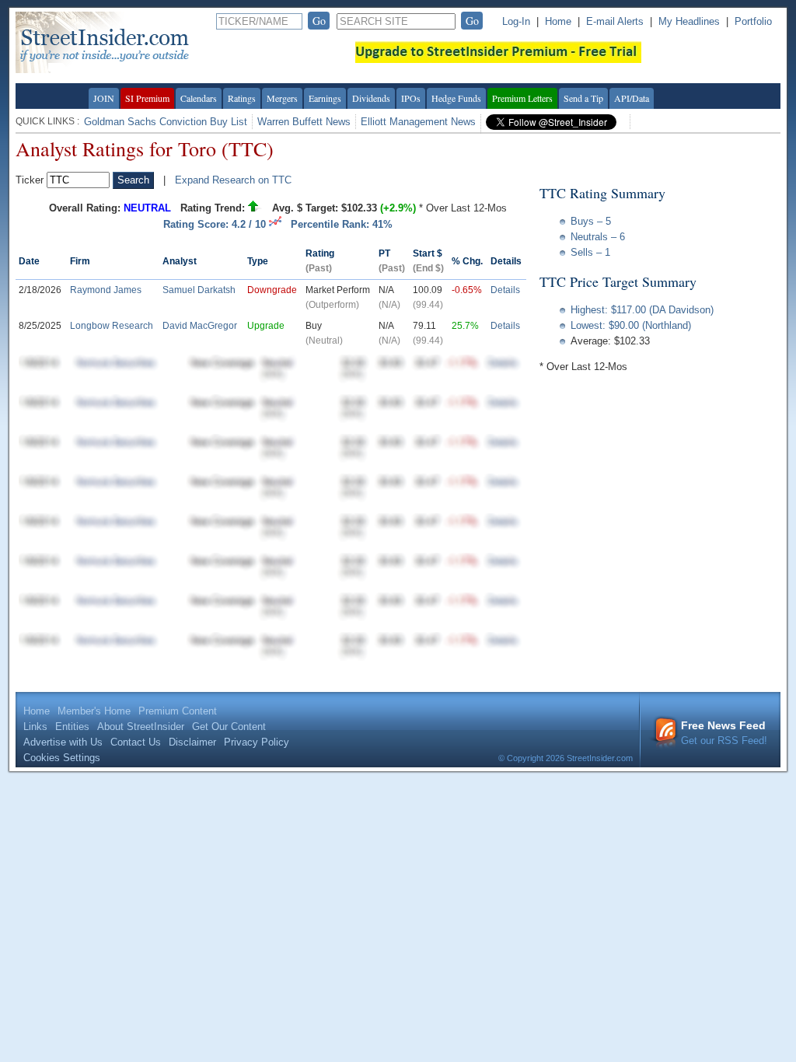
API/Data (631, 98)
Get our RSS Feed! (724, 732)
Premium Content (177, 711)
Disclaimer (192, 742)
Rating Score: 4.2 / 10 (216, 224)
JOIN (103, 98)
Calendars (198, 98)
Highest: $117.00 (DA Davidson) (642, 310)
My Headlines (689, 21)
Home (558, 21)
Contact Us (135, 742)
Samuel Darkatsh (199, 290)
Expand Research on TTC (233, 180)
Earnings (325, 98)
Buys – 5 (591, 221)
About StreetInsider (140, 726)
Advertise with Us (63, 742)
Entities (72, 726)
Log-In (516, 21)
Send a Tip (583, 98)
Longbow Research (111, 325)
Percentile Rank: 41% (342, 224)
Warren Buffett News (304, 122)
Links (35, 726)
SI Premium (147, 98)
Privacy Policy (256, 742)
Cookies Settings (61, 757)
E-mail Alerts (615, 21)
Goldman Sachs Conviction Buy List (165, 122)
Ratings (242, 98)
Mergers (282, 98)
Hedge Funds (456, 98)
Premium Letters (522, 98)
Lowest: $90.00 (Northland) (631, 325)
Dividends (371, 98)
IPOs (411, 98)
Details (505, 290)
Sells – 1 (590, 252)
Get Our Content (229, 726)
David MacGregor (199, 325)
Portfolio (753, 21)
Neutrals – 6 (598, 237)
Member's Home (94, 711)
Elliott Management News (418, 122)
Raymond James (105, 290)
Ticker (30, 180)
